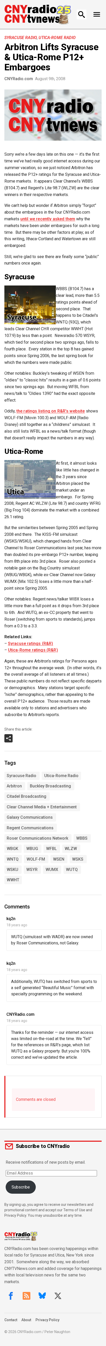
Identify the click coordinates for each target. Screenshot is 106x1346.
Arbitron (14, 786)
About (26, 1320)
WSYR (32, 869)
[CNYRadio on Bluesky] (42, 1295)
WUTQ (72, 869)
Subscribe (21, 1187)
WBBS (81, 838)
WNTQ (13, 859)
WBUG (32, 848)
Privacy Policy (47, 1320)
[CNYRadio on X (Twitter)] (57, 1295)
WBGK (12, 848)
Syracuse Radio (20, 37)
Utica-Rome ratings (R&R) (33, 650)
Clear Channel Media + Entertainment (42, 806)
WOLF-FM (35, 859)
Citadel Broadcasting (26, 796)
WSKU (12, 869)
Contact (10, 1320)
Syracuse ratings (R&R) (30, 643)
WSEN (58, 859)
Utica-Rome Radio (57, 37)
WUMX (52, 869)
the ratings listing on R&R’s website (50, 411)
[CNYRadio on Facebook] (10, 1295)
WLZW (71, 848)
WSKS (77, 859)
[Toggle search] (81, 14)
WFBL (51, 848)
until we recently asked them (47, 218)
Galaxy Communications (30, 817)
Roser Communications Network (37, 838)
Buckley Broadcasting (50, 786)
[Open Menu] (97, 14)
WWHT (13, 879)
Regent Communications (30, 827)
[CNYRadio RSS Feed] (26, 1295)
